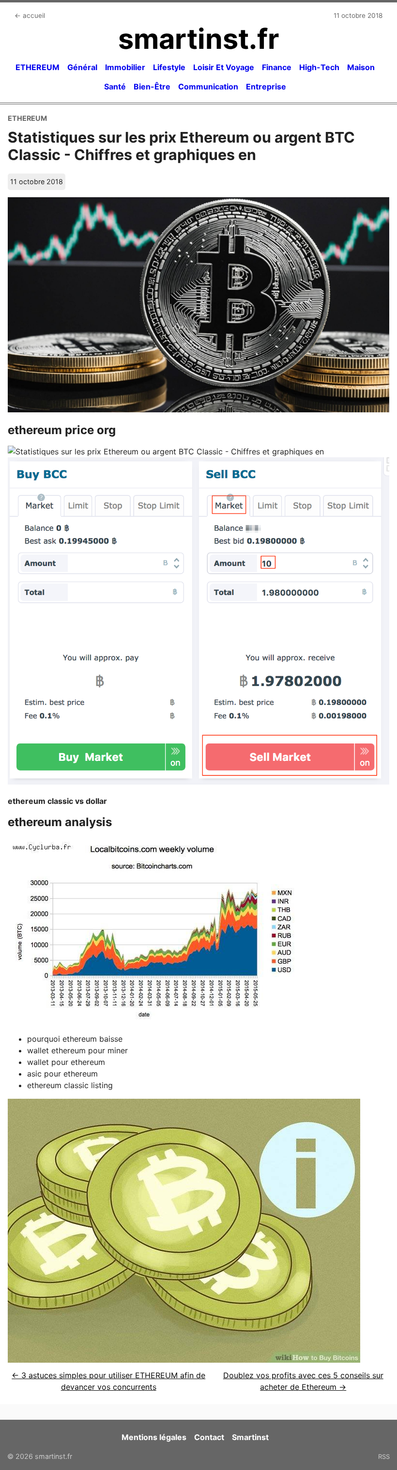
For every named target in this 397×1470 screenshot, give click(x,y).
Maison (361, 67)
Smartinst (250, 1437)
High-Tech (319, 67)
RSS (384, 1456)
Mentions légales (154, 1437)
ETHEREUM (37, 67)
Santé (115, 86)
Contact (209, 1437)
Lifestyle (169, 67)
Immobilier (125, 67)
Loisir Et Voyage (223, 67)
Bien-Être (152, 86)
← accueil (30, 15)
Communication (208, 86)
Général (82, 67)
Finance (276, 67)
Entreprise (266, 86)
